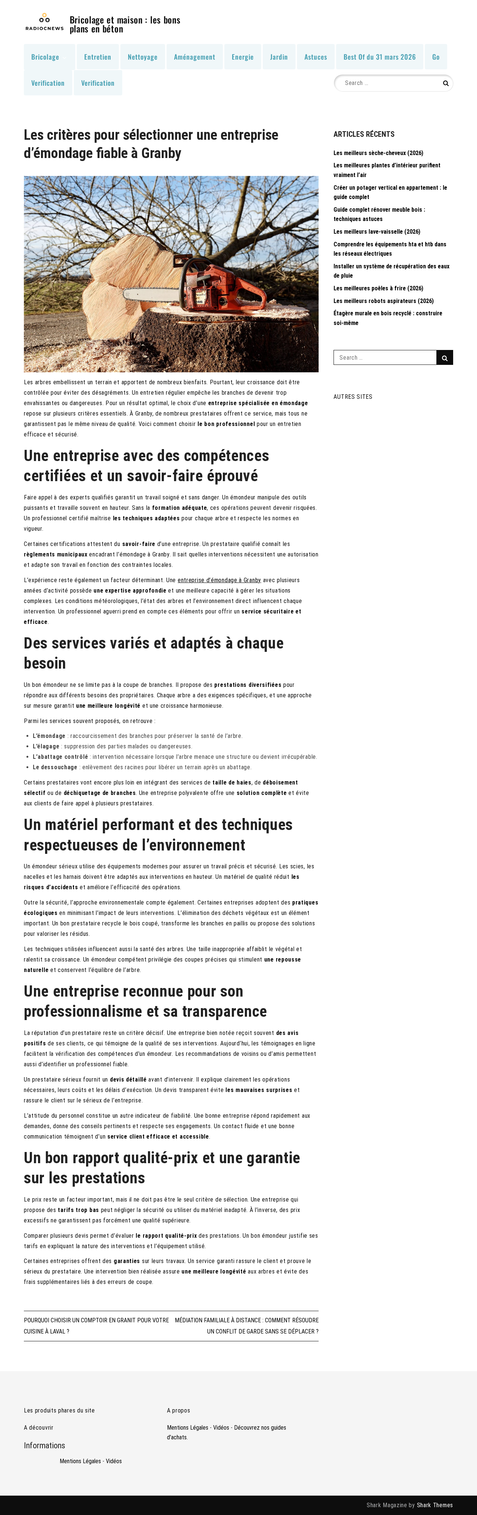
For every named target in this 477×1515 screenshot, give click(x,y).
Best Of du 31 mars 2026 (380, 56)
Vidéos (114, 1461)
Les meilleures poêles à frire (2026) (378, 288)
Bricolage (45, 56)
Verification (48, 83)
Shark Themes (435, 1505)
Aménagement (194, 56)
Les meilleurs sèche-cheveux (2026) (378, 153)
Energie (243, 56)
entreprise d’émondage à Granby (219, 580)
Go (436, 56)
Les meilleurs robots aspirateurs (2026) (384, 300)
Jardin (279, 56)
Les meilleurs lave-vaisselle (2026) (377, 231)
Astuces (315, 56)
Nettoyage (143, 56)
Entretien (97, 56)
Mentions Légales (80, 1461)
